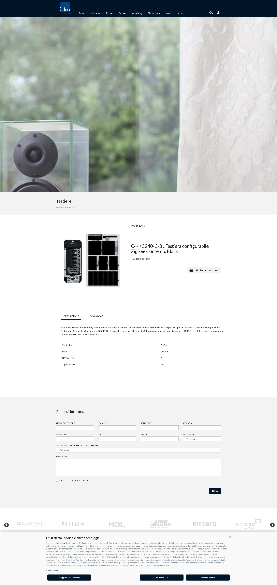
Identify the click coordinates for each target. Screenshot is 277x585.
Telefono (147, 423)
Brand (82, 13)
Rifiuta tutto (162, 577)
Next (271, 524)
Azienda (187, 423)
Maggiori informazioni (69, 577)
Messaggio (63, 456)
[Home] (66, 8)
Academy (137, 13)
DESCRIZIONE (71, 316)
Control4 (138, 226)
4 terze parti (61, 543)
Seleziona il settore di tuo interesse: (78, 445)
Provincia (189, 434)
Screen (122, 13)
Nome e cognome (66, 423)
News (169, 13)
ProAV (109, 13)
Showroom (154, 13)
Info (179, 13)
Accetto (57, 480)
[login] (218, 12)
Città (144, 434)
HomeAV (95, 13)
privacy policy (82, 480)
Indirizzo (62, 434)
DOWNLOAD (96, 316)
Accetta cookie (207, 577)
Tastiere (64, 201)
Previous (5, 524)
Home (59, 207)
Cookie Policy (52, 570)
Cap (101, 434)
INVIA (215, 490)
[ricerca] (211, 12)
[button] (230, 537)
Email (102, 423)
